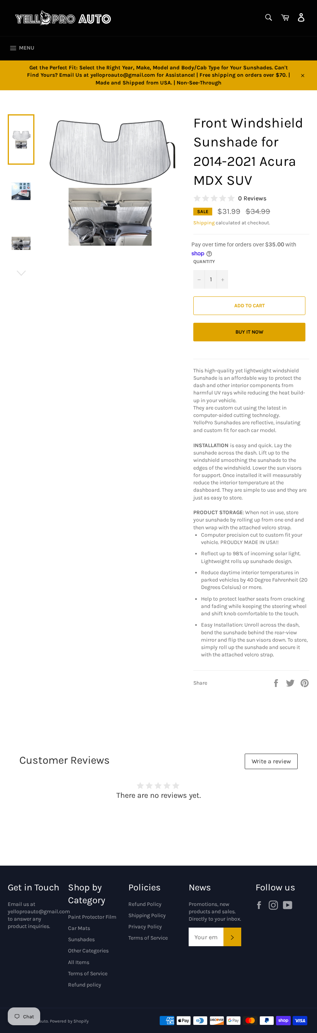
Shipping (204, 223)
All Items (78, 962)
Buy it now (249, 332)
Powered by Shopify (69, 1021)
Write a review (271, 761)
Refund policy (84, 984)
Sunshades (81, 939)
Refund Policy (145, 904)
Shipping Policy (147, 915)
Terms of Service (87, 973)
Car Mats (79, 928)
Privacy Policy (145, 926)
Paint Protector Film (92, 917)
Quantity (204, 261)
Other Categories (88, 950)
